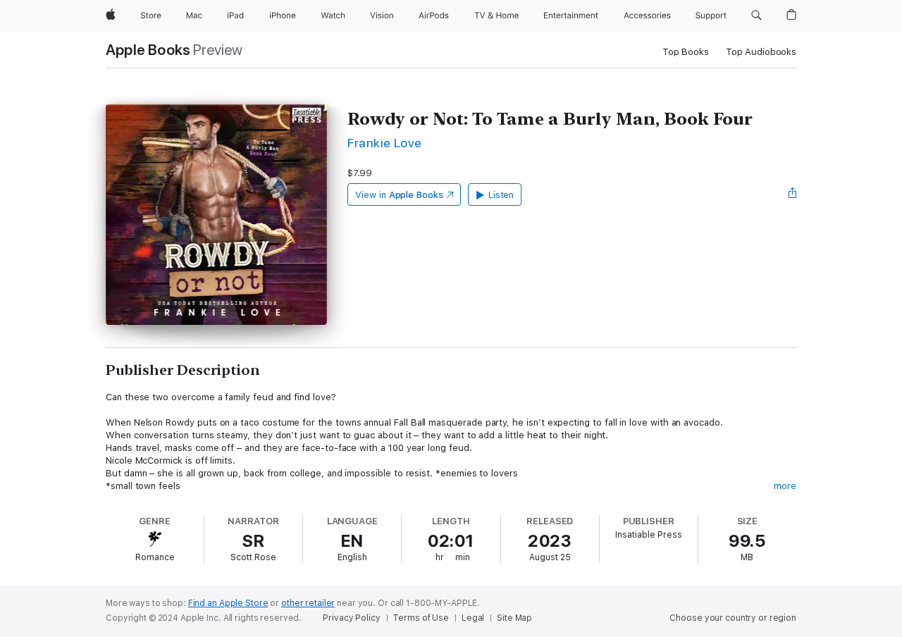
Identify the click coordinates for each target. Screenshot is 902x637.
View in (399, 195)
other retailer (308, 603)
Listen (501, 195)
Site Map (514, 618)
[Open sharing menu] (792, 194)
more (785, 486)
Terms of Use (421, 618)
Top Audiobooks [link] (761, 52)
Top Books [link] (685, 52)
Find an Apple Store (228, 603)
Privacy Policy (351, 618)
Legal (473, 618)
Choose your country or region (732, 618)
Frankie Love (384, 142)
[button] (756, 15)
